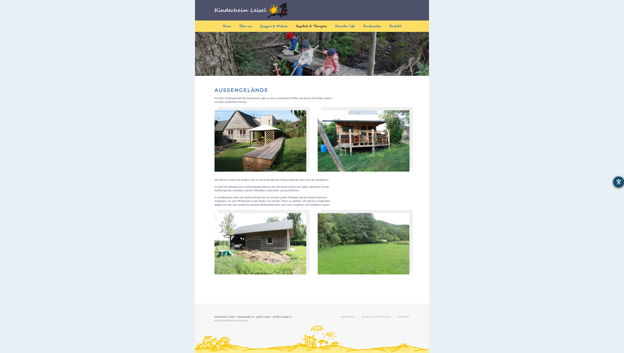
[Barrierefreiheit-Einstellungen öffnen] (618, 181)
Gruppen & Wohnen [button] (274, 26)
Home (227, 26)
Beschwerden (372, 26)
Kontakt (395, 26)
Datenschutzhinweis (376, 317)
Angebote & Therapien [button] (311, 26)
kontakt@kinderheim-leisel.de (231, 320)
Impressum (348, 317)
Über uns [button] (245, 26)
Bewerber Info (345, 26)
